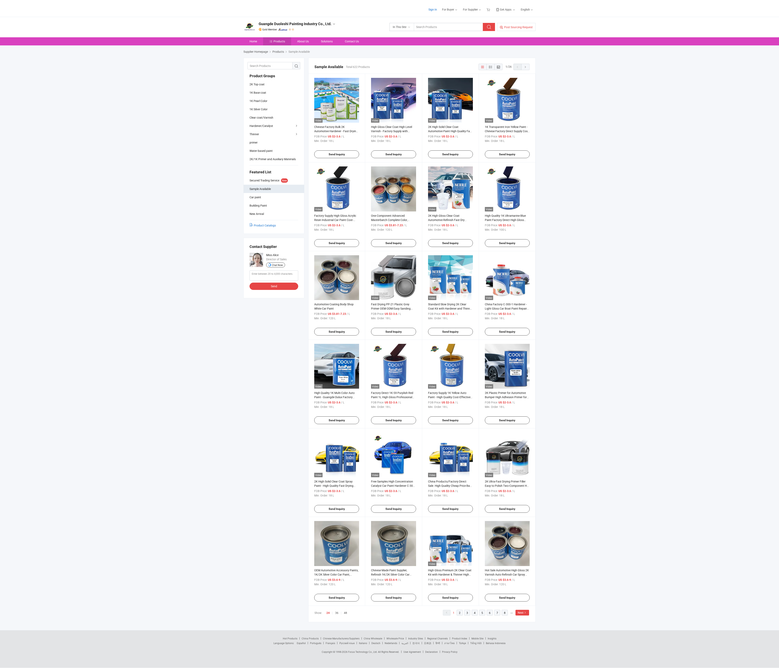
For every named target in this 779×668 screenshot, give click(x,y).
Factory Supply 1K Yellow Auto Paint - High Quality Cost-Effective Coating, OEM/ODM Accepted (449, 397)
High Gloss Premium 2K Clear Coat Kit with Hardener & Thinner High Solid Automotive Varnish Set (449, 574)
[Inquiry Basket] (489, 9)
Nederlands (391, 643)
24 (328, 612)
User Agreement (412, 651)
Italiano (363, 643)
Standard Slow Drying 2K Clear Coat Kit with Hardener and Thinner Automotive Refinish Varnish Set (450, 308)
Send (274, 286)
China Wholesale (373, 638)
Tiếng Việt (476, 643)
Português (315, 643)
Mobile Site (477, 638)
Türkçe (462, 643)
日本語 (427, 643)
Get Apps (505, 9)
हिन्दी (438, 643)
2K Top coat (257, 84)
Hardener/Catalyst (261, 126)
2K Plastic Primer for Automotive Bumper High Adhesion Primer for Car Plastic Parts (506, 397)
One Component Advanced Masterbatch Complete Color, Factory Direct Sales (389, 220)
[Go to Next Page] (525, 67)
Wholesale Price (395, 638)
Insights (492, 638)
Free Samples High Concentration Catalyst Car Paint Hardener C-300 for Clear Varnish (392, 485)
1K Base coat (258, 92)
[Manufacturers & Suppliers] (269, 8)
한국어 (416, 643)
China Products (310, 638)
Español (301, 643)
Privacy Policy (449, 651)
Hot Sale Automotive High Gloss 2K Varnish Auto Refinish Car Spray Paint (507, 574)
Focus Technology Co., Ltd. (363, 651)
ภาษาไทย (449, 643)
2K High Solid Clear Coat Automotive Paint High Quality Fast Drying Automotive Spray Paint (450, 131)
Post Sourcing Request (518, 27)
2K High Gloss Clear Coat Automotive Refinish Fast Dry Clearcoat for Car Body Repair (446, 220)
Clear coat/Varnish (261, 117)
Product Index (459, 638)
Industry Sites (415, 638)
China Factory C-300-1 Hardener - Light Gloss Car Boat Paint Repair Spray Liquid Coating (506, 308)
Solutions (327, 41)
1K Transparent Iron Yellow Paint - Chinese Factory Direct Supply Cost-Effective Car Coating (507, 131)
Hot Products (290, 638)
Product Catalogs (265, 225)
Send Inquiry (337, 154)
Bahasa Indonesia (496, 643)
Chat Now (277, 265)
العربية (404, 643)
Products (279, 41)
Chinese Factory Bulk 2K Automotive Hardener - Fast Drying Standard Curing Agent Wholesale (336, 131)
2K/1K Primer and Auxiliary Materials (273, 159)
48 (345, 613)
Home (253, 41)
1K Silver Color (259, 109)
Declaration (431, 651)
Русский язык (347, 643)
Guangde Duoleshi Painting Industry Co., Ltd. (295, 24)
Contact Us (352, 41)
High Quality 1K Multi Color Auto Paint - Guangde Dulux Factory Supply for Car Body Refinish (334, 397)
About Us (303, 41)
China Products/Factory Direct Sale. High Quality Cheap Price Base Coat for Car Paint (450, 485)
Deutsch (375, 643)
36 (336, 613)
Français (330, 643)
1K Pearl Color (258, 101)
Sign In (432, 9)
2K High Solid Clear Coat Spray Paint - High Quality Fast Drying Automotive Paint (333, 485)
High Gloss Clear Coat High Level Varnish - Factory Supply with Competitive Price (391, 131)
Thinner (254, 134)
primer (254, 142)
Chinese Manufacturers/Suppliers (341, 638)
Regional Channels (437, 638)
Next (521, 612)
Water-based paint (261, 151)
